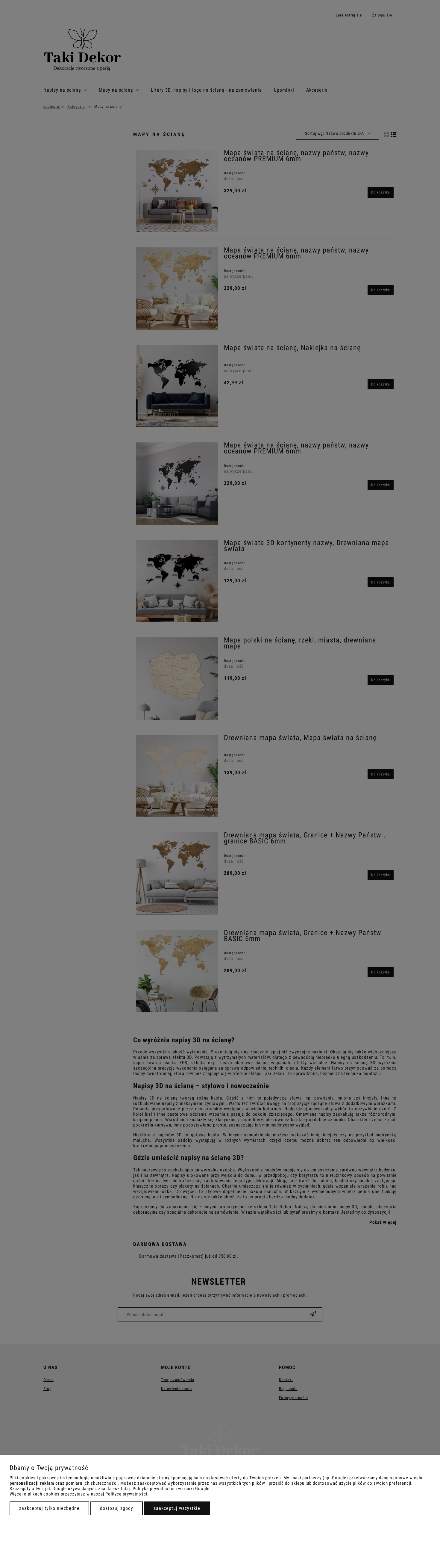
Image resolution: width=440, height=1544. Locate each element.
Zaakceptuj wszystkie (177, 1508)
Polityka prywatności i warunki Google (171, 1488)
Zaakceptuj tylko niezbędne (49, 1508)
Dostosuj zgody (116, 1508)
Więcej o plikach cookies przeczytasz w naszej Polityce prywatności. (79, 1494)
